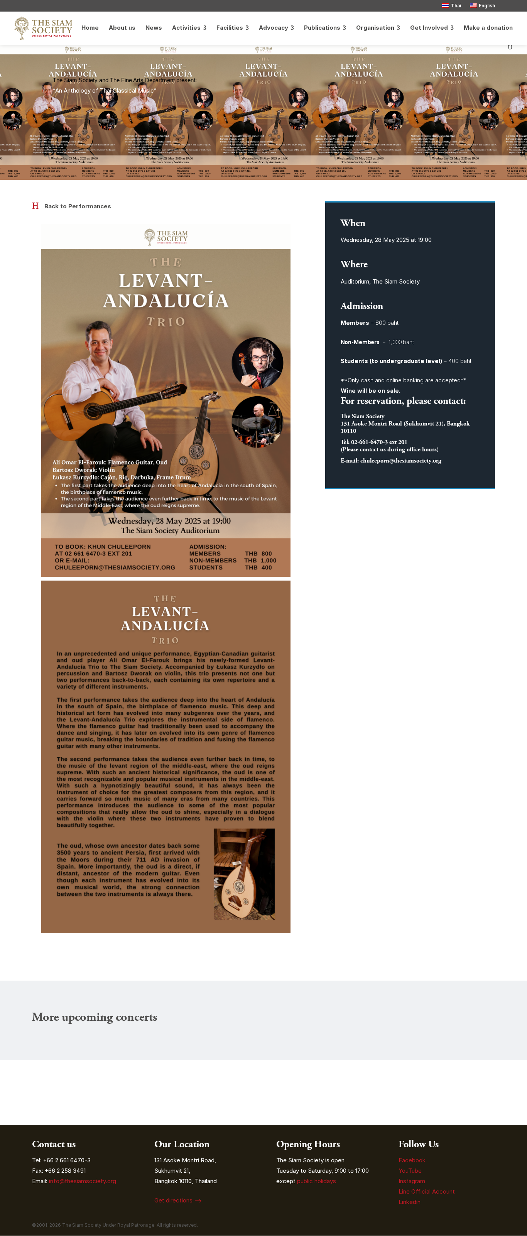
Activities (186, 28)
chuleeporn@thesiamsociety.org (400, 461)
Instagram (413, 1181)
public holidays (316, 1181)
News (153, 28)
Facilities (229, 28)
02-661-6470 (367, 442)
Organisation (375, 28)
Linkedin (410, 1202)
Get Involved (429, 28)
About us (122, 28)
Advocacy (273, 28)
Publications (322, 28)
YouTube (410, 1170)
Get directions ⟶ (178, 1200)
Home (90, 28)
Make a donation (488, 28)
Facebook (412, 1160)
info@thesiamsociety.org (82, 1181)
